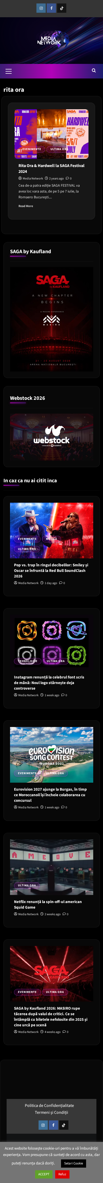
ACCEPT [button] (43, 1174)
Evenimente (31, 149)
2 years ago (56, 178)
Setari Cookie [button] (73, 1163)
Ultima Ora (59, 149)
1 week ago (52, 695)
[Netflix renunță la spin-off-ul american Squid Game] (51, 867)
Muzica (51, 539)
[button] (8, 70)
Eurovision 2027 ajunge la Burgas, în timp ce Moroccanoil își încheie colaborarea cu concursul (50, 795)
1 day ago (51, 583)
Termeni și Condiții (51, 1112)
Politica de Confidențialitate (49, 1105)
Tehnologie (28, 661)
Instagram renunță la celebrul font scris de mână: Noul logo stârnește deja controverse (49, 682)
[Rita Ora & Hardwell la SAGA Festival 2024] (51, 134)
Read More (25, 206)
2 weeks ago (53, 914)
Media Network (33, 178)
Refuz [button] (62, 1174)
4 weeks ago (53, 1032)
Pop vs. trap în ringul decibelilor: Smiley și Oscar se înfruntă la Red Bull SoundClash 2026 (51, 570)
